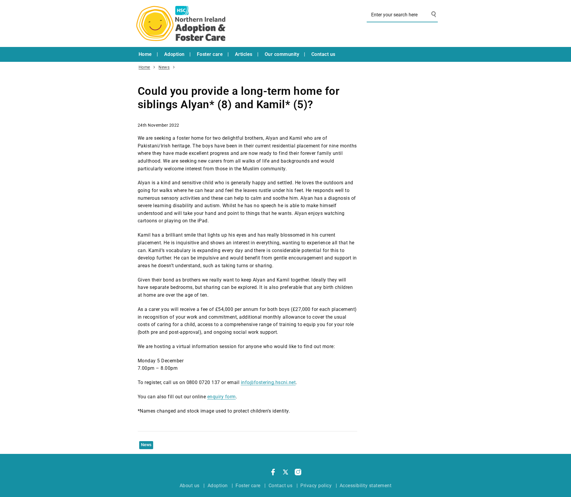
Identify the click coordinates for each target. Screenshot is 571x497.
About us (190, 485)
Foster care (210, 54)
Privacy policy (316, 485)
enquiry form (221, 397)
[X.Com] (285, 473)
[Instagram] (298, 473)
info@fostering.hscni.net (268, 382)
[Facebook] (273, 473)
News (164, 67)
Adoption (174, 54)
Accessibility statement (365, 485)
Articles (243, 54)
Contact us (323, 54)
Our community (282, 54)
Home (145, 54)
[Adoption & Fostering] (180, 23)
